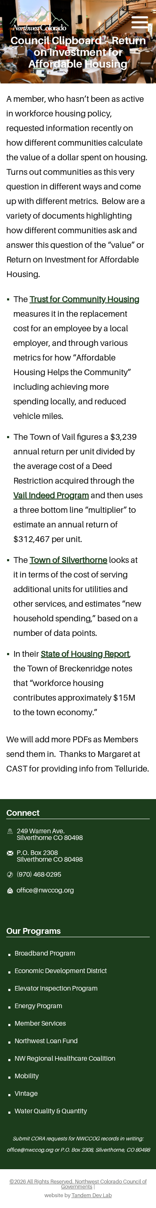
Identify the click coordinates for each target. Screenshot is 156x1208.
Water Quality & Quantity (51, 1111)
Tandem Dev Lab (92, 1195)
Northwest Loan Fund (46, 1041)
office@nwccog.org (45, 890)
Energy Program (38, 1005)
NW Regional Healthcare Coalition (65, 1058)
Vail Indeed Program (51, 495)
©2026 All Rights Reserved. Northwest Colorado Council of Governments (78, 1184)
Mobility (27, 1076)
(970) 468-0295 (39, 874)
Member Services (40, 1023)
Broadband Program (45, 953)
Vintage (26, 1093)
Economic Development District (61, 970)
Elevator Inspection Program (56, 988)
